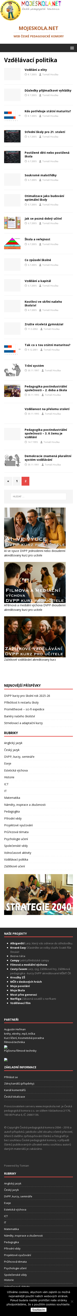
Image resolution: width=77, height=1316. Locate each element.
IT (5, 1086)
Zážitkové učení (14, 1162)
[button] (71, 48)
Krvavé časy (18, 1243)
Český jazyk (12, 1045)
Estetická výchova (16, 1066)
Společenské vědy (16, 1141)
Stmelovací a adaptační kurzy (23, 1018)
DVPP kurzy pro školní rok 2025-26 (27, 991)
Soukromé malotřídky (41, 175)
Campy (14, 1256)
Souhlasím (38, 1309)
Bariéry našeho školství (19, 1012)
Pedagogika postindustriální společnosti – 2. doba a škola (46, 388)
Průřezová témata (16, 1127)
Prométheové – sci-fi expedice (24, 1005)
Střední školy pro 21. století (45, 132)
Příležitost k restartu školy (21, 998)
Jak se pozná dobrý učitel (43, 218)
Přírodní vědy (13, 1114)
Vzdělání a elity (36, 70)
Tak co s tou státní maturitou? (47, 345)
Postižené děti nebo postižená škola (47, 154)
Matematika (12, 1093)
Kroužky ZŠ (17, 1273)
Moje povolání (20, 1281)
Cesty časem (18, 1264)
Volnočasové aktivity (17, 1148)
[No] (72, 1301)
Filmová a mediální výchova (28, 1260)
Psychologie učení (16, 1134)
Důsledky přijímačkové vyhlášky (48, 90)
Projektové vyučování (18, 1121)
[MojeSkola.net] (31, 18)
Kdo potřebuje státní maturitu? (48, 111)
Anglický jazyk (13, 1038)
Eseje (7, 1059)
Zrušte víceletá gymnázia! (44, 324)
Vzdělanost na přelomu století (47, 409)
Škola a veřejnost (37, 239)
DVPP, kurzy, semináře (19, 1052)
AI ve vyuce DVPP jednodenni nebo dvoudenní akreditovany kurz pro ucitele (34, 848)
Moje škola (17, 1286)
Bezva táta (17, 1251)
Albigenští (17, 1239)
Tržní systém (34, 366)
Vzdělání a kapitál (38, 281)
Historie (9, 1073)
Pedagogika (12, 1107)
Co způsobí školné (38, 260)
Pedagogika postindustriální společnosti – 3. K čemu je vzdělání (46, 729)
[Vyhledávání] (39, 792)
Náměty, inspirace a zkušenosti (25, 1100)
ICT (6, 1080)
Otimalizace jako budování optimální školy (44, 198)
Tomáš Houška (50, 74)
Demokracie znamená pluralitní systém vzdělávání (48, 753)
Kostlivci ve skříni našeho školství (43, 303)
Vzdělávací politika (16, 1155)
